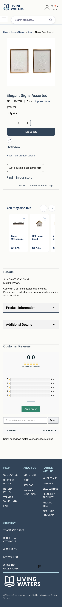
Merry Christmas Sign (16, 239)
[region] (31, 233)
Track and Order (14, 530)
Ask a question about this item (25, 167)
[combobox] (33, 20)
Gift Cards (10, 549)
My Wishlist (10, 557)
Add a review (31, 409)
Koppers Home (42, 101)
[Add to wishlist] (9, 140)
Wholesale (50, 478)
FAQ (5, 506)
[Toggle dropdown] (47, 7)
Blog (26, 480)
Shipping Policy (8, 482)
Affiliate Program (48, 513)
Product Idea (48, 504)
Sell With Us (50, 488)
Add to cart (44, 453)
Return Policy (7, 490)
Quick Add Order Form (10, 567)
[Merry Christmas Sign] (18, 223)
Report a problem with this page (36, 185)
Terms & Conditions (10, 499)
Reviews (28, 485)
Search (53, 420)
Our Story (29, 475)
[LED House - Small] (39, 223)
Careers (48, 483)
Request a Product (49, 496)
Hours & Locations (29, 492)
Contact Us (10, 475)
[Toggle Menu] (4, 18)
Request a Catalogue (9, 540)
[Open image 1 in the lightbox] (31, 62)
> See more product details (21, 155)
